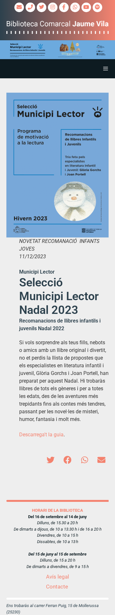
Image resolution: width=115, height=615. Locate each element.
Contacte (57, 586)
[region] (57, 49)
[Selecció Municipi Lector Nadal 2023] (57, 165)
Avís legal (57, 576)
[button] (57, 49)
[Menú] (57, 68)
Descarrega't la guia (41, 435)
